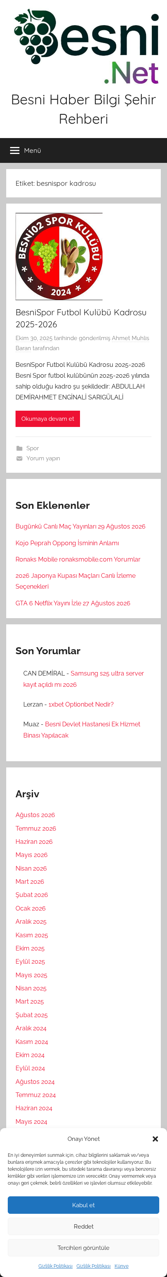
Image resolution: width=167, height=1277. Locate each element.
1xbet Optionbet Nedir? (81, 704)
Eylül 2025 (30, 961)
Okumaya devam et (47, 418)
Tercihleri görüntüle (83, 1247)
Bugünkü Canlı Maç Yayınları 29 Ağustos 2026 (81, 526)
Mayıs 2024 (31, 1121)
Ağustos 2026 (35, 815)
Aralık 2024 (31, 1028)
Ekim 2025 (30, 948)
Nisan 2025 (31, 988)
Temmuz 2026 (36, 828)
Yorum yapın (43, 458)
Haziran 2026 (34, 841)
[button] (155, 1139)
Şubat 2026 (32, 895)
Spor (32, 448)
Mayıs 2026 (32, 855)
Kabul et (83, 1205)
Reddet (84, 1226)
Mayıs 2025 (31, 975)
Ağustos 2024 (35, 1081)
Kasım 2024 (32, 1041)
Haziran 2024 (34, 1108)
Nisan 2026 (31, 868)
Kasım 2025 (32, 935)
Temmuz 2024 (36, 1095)
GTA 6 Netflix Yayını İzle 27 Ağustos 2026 (73, 603)
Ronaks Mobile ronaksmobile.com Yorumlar (78, 559)
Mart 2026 (30, 881)
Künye (122, 1266)
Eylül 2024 (30, 1068)
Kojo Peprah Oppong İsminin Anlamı (67, 543)
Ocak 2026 (31, 908)
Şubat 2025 (32, 1015)
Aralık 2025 (31, 921)
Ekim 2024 (30, 1055)
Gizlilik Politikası (55, 1266)
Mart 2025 (30, 1001)
